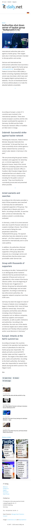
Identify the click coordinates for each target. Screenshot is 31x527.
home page (7, 380)
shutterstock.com (11, 519)
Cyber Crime (7, 378)
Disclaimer (5, 492)
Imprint (5, 490)
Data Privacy (6, 494)
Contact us (6, 488)
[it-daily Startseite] (15, 7)
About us (5, 487)
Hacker (17, 378)
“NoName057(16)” (7, 69)
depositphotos (22, 519)
